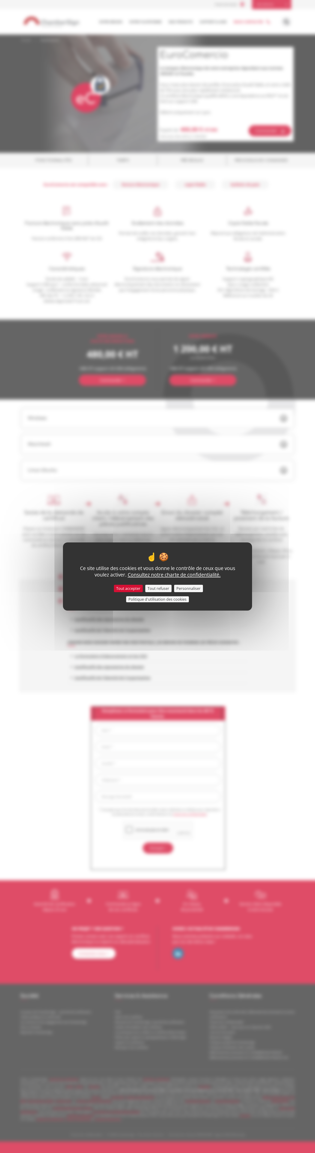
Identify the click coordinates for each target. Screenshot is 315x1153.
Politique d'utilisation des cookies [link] (157, 599)
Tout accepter (128, 588)
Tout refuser (158, 588)
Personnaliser (188, 588)
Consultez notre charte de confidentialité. (174, 574)
